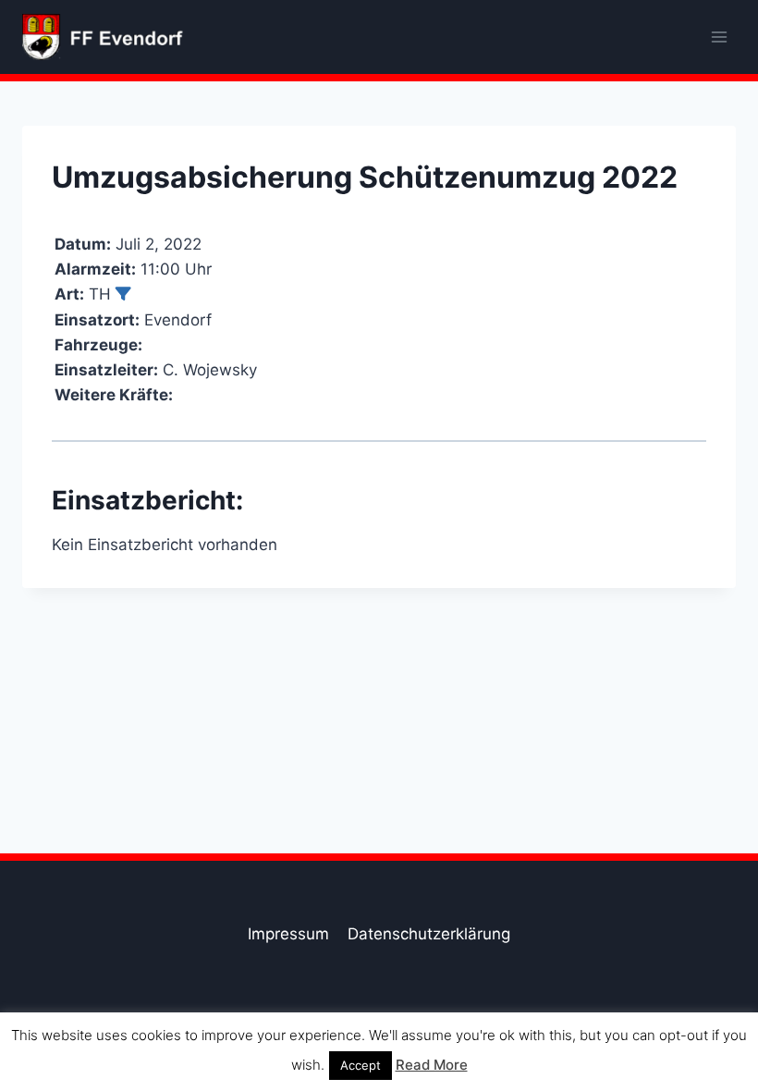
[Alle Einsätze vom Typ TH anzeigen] (123, 293)
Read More (432, 1064)
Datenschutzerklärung (429, 934)
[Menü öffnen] (719, 36)
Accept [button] (360, 1065)
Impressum (288, 934)
